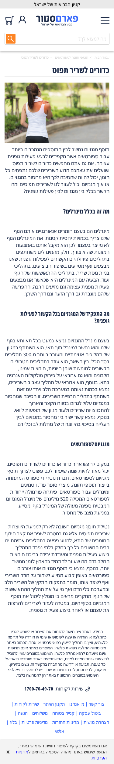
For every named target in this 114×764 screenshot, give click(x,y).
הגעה (23, 713)
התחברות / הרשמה (22, 20)
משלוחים (40, 713)
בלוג (13, 722)
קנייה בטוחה (63, 713)
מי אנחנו (76, 704)
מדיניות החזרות (65, 722)
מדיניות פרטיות (35, 722)
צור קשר (96, 704)
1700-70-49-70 (38, 688)
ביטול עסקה (90, 713)
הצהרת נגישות (96, 722)
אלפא (59, 731)
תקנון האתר (54, 704)
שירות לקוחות (27, 704)
